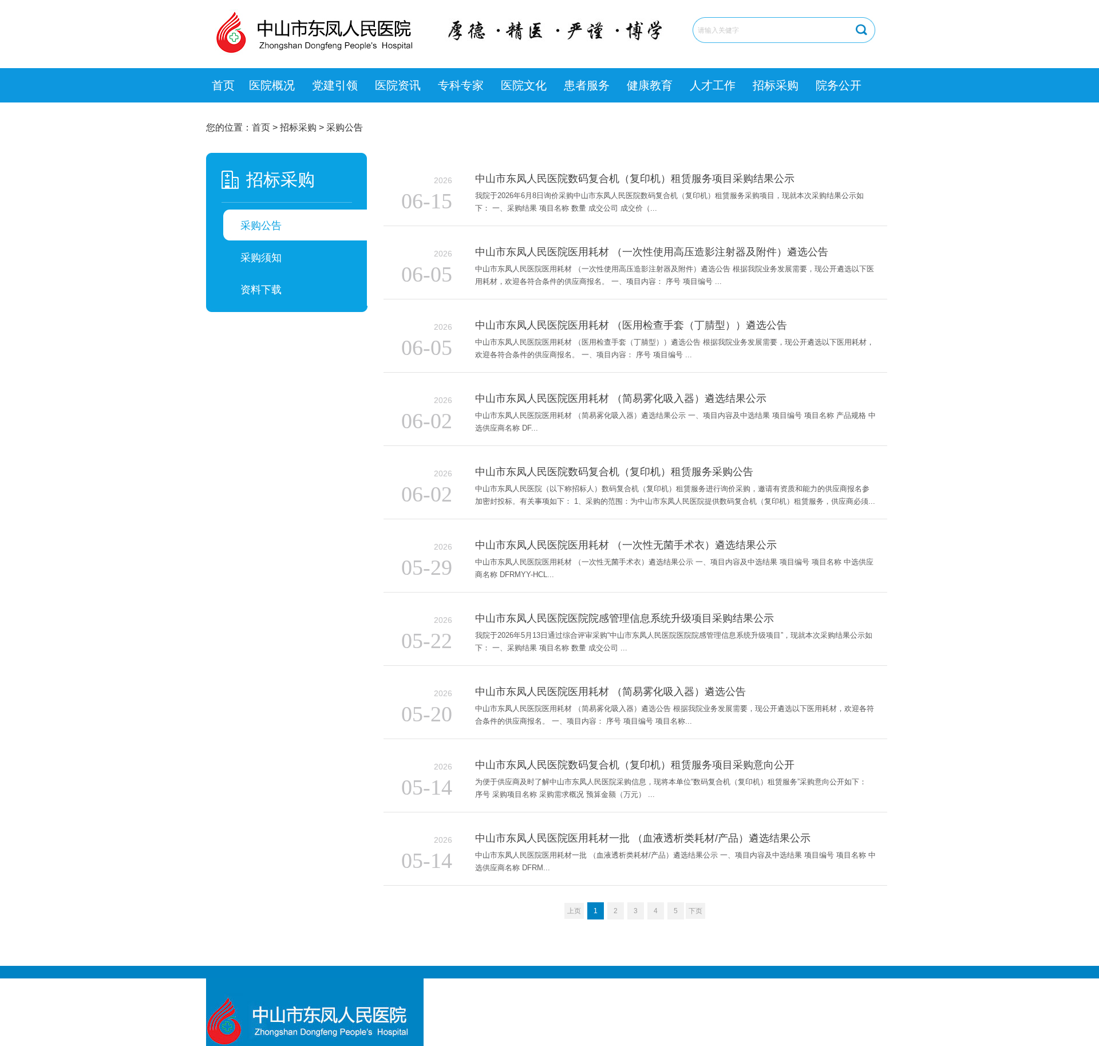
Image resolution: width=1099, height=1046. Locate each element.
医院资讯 (398, 85)
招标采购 (775, 85)
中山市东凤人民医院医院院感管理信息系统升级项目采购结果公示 (624, 618)
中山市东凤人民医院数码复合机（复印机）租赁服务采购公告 (614, 471)
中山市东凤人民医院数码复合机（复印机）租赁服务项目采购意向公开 (634, 765)
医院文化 (524, 85)
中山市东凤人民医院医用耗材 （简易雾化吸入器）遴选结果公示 (620, 398)
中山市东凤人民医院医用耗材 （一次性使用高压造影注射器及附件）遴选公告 (651, 252)
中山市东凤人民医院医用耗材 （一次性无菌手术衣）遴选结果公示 (626, 545)
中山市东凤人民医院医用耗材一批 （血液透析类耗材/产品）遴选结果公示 (643, 838)
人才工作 (713, 85)
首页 (223, 85)
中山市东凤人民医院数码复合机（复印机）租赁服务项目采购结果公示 (634, 178)
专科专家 (461, 85)
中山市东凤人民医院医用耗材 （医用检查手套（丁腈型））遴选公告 (631, 325)
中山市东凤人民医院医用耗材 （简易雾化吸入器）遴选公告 (610, 691)
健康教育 (650, 85)
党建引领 (335, 85)
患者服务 (587, 85)
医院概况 (272, 85)
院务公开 (838, 85)
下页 (695, 911)
